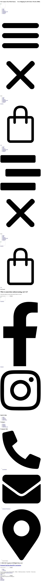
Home (3, 97)
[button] (20, 55)
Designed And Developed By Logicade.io (10, 565)
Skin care (3, 13)
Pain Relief (4, 12)
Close (1, 574)
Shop (3, 9)
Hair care (3, 10)
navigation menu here (9, 572)
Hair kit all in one (5, 11)
